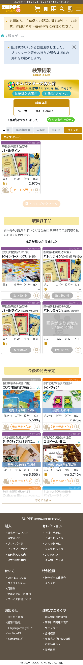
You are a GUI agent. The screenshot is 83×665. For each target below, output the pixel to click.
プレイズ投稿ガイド (19, 599)
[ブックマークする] (36, 190)
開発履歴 (50, 649)
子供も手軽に (53, 532)
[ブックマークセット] (46, 8)
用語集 (11, 588)
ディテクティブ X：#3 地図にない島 (20, 441)
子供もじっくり (54, 538)
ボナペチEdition (16, 583)
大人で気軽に (53, 543)
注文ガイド (14, 538)
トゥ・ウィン (51, 387)
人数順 (41, 130)
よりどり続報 (15, 617)
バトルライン (11, 150)
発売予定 (17, 426)
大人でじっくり (54, 549)
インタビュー (53, 583)
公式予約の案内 (16, 560)
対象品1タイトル (56, 94)
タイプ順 (73, 130)
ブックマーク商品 (17, 549)
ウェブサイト (53, 628)
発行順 (56, 130)
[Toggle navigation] (78, 9)
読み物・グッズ (54, 560)
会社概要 (50, 633)
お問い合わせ (53, 644)
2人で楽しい (52, 554)
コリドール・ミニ (55, 441)
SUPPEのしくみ (16, 577)
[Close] (74, 47)
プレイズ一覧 (15, 543)
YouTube (12, 633)
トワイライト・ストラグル (14, 256)
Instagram (13, 638)
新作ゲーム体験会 (55, 577)
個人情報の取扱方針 (56, 617)
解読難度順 (23, 130)
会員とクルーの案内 (19, 593)
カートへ (19, 190)
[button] (61, 119)
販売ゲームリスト (17, 532)
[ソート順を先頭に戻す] (4, 130)
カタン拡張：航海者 (16, 387)
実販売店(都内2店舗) (57, 638)
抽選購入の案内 (26, 94)
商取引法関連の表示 (56, 622)
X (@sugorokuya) (18, 628)
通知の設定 (14, 622)
